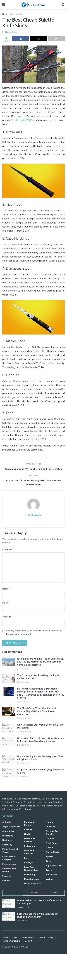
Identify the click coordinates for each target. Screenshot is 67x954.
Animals (6, 822)
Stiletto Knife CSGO (22, 120)
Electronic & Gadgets (8, 858)
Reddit (49, 847)
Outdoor (50, 826)
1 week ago (24, 682)
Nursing (50, 822)
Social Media (53, 852)
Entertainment (9, 864)
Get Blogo (23, 947)
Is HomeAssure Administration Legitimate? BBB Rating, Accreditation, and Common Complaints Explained (40, 661)
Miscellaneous (31, 879)
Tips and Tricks (16, 14)
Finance (6, 876)
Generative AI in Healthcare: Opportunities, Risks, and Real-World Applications (40, 740)
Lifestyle (28, 862)
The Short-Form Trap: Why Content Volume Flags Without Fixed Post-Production (36, 711)
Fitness (6, 880)
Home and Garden (29, 840)
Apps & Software (11, 826)
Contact (28, 941)
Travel (49, 870)
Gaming (28, 829)
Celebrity (7, 844)
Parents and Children (52, 833)
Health (27, 834)
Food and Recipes (29, 824)
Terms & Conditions (11, 941)
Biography (7, 835)
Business (7, 840)
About (5, 937)
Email (6, 602)
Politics (50, 838)
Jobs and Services (29, 852)
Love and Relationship (31, 869)
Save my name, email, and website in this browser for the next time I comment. (33, 632)
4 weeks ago (24, 702)
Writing (50, 879)
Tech (48, 861)
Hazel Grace (11, 32)
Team (15, 937)
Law (26, 858)
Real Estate (52, 843)
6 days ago (24, 669)
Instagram (29, 846)
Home (5, 14)
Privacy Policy (28, 937)
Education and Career (10, 851)
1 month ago (25, 718)
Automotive (8, 831)
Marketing (29, 874)
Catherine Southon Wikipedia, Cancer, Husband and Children (37, 915)
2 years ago (24, 763)
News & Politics (32, 883)
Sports (49, 856)
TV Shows (51, 874)
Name (6, 588)
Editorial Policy (46, 937)
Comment (8, 549)
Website (6, 616)
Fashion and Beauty (9, 870)
